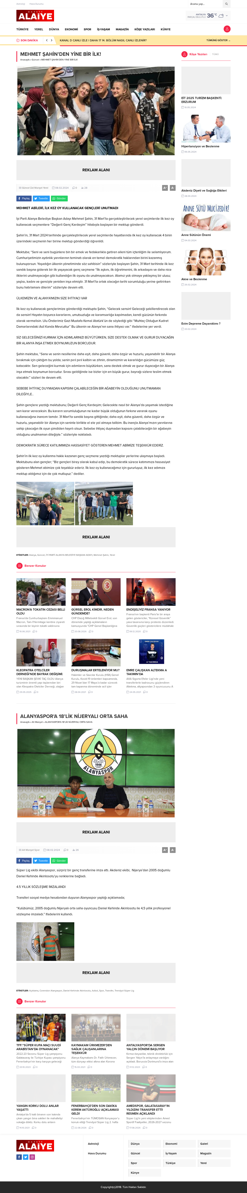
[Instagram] (32, 1157)
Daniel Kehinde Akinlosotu (77, 990)
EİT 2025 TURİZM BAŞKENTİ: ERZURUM (201, 100)
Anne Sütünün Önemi (196, 235)
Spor (37, 850)
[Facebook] (19, 1157)
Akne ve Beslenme (194, 279)
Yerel (45, 187)
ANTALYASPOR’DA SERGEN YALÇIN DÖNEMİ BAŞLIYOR (145, 1047)
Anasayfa (25, 59)
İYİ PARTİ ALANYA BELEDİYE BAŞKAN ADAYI (69, 555)
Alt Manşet (37, 722)
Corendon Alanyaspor (51, 990)
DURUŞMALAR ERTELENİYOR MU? (95, 670)
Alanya (32, 555)
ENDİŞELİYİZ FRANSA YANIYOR (148, 610)
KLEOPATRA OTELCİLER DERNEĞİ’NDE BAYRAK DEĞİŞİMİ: (39, 672)
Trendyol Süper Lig (124, 990)
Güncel (35, 59)
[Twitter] (25, 1157)
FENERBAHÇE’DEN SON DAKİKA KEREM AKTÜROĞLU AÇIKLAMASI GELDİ (95, 1110)
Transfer (109, 990)
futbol (95, 990)
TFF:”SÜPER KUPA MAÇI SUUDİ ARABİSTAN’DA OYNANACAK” (38, 1047)
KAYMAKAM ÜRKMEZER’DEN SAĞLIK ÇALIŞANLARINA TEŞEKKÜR (91, 1049)
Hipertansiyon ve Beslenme (200, 146)
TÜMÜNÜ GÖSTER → (218, 40)
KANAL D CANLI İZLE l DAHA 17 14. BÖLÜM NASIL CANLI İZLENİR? (103, 40)
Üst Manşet (36, 187)
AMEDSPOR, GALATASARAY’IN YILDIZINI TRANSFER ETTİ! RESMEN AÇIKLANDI (148, 1110)
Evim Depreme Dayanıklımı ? (200, 324)
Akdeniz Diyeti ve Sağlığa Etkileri (204, 191)
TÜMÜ (215, 54)
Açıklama (33, 990)
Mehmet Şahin (101, 555)
